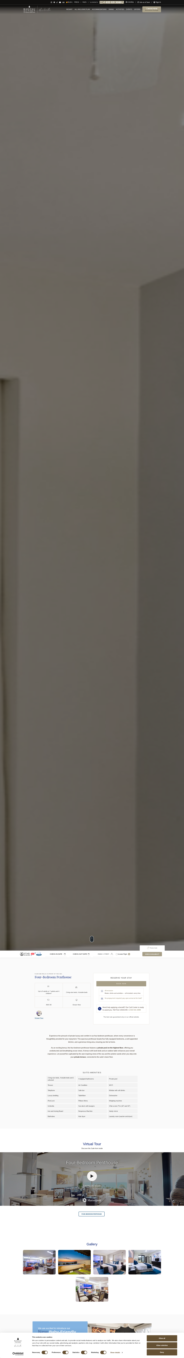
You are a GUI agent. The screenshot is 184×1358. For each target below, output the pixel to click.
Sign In (158, 2)
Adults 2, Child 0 (103, 954)
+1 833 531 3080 (134, 1010)
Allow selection (162, 1345)
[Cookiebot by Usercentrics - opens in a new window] (18, 1353)
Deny (162, 1352)
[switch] (65, 1352)
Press (76, 2)
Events (129, 9)
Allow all (162, 1338)
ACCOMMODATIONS (99, 9)
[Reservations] (111, 2)
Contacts (94, 2)
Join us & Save (144, 2)
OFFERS (137, 9)
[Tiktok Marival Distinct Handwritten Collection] (57, 2)
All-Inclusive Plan (82, 9)
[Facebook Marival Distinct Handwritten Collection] (54, 2)
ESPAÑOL (130, 2)
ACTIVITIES (120, 9)
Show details (115, 1352)
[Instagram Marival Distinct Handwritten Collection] (51, 2)
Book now (121, 984)
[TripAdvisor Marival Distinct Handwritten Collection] (63, 2)
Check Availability (152, 954)
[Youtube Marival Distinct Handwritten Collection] (60, 2)
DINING (111, 9)
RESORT (69, 9)
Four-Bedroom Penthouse (91, 1214)
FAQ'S (84, 2)
